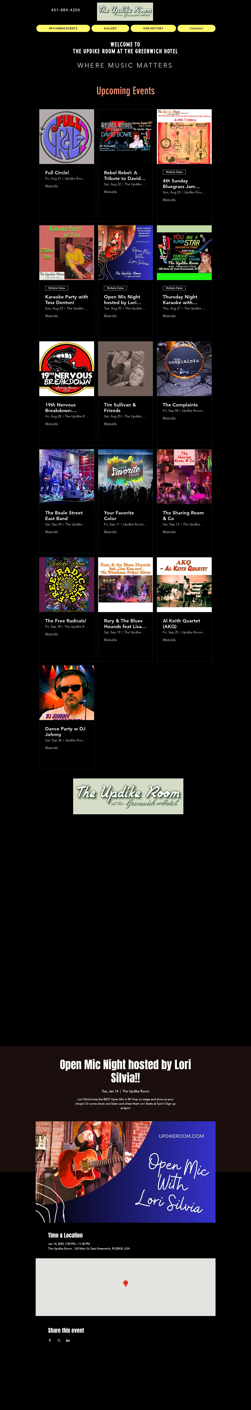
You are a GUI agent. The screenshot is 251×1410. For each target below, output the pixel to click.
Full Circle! (57, 173)
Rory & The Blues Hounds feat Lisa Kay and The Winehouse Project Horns (125, 623)
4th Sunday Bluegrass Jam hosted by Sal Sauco (179, 183)
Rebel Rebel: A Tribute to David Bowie (122, 175)
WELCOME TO (126, 44)
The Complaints (180, 405)
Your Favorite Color (119, 515)
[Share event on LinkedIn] (68, 1340)
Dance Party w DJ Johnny (65, 731)
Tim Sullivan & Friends (120, 407)
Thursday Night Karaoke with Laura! (180, 299)
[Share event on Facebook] (50, 1340)
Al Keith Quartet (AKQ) (181, 623)
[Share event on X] (59, 1340)
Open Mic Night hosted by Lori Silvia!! (122, 299)
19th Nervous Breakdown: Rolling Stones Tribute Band (61, 407)
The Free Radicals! (65, 621)
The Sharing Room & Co (183, 515)
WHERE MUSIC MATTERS (125, 65)
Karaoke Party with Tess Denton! (66, 299)
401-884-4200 (65, 10)
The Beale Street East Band (64, 515)
